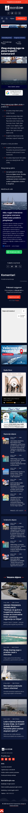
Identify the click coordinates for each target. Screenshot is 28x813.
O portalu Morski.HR (6, 767)
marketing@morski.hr (13, 790)
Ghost (23, 804)
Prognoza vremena (19, 38)
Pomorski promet (7, 38)
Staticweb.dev (14, 806)
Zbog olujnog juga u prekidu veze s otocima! (12, 652)
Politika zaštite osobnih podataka (10, 772)
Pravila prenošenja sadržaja (8, 775)
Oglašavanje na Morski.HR (8, 769)
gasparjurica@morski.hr (15, 787)
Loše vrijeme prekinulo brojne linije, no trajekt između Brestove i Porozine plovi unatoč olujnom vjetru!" (14, 726)
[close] (26, 2)
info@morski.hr (11, 784)
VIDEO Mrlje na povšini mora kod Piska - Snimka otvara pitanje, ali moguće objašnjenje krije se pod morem (18, 462)
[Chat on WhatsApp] (14, 252)
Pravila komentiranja (7, 279)
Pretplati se (21, 18)
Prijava (12, 18)
